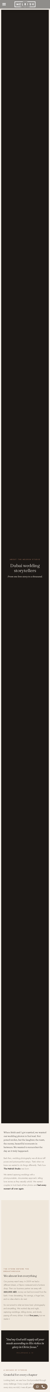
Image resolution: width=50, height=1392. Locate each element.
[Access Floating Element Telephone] (43, 1387)
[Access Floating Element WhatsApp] (37, 1387)
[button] (4, 4)
